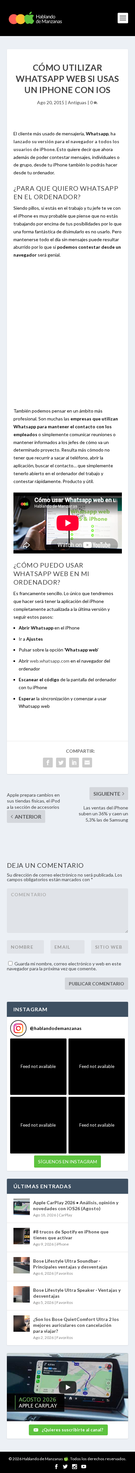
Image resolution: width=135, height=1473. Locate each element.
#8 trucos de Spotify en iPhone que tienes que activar (70, 1234)
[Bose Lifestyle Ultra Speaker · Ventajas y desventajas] (21, 1294)
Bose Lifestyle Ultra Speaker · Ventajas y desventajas (77, 1293)
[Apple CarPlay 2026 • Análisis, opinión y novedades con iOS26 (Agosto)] (21, 1207)
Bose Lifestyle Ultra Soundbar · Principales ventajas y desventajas (70, 1263)
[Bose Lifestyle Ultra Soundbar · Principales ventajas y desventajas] (21, 1265)
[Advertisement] (67, 336)
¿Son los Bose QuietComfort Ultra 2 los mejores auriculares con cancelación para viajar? (76, 1325)
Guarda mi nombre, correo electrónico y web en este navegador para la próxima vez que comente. (64, 966)
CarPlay (65, 1214)
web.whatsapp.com (49, 661)
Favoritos (64, 1273)
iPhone (62, 1244)
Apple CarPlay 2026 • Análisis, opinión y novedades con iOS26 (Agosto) (75, 1205)
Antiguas (77, 102)
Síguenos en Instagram (67, 1161)
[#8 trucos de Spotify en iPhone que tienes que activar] (21, 1236)
